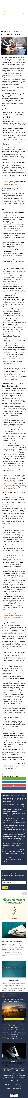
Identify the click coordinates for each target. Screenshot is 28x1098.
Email (3, 879)
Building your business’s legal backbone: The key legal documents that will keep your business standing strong (13, 942)
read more (4, 955)
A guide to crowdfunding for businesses (12, 980)
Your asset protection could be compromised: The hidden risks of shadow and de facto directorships (13, 1063)
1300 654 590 (7, 184)
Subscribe (5, 887)
